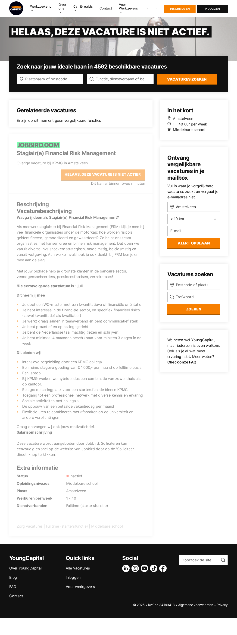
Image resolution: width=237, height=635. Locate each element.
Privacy (222, 605)
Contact (106, 8)
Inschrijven (180, 8)
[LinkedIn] (126, 568)
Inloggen (212, 8)
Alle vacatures (78, 568)
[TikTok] (154, 568)
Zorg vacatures (30, 526)
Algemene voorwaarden (195, 605)
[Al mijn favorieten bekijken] (147, 8)
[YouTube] (145, 568)
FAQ (12, 586)
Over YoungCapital (25, 568)
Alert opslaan (194, 243)
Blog (13, 577)
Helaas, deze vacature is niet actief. (103, 174)
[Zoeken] (157, 8)
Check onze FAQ (181, 362)
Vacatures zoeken (187, 79)
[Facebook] (163, 568)
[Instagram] (136, 568)
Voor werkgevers (80, 586)
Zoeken (193, 309)
